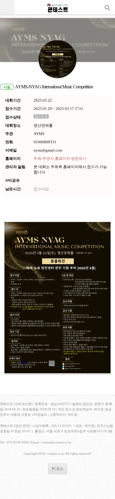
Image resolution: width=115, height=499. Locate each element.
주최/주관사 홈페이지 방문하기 (60, 158)
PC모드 (57, 469)
